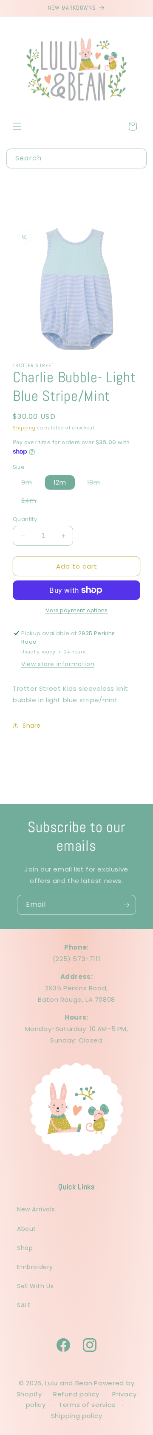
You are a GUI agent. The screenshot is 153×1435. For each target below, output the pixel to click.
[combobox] (76, 158)
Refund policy (76, 1394)
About (26, 1229)
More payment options (76, 610)
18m (98, 484)
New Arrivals (36, 1209)
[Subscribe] (126, 905)
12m (60, 482)
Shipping (24, 428)
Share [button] (32, 725)
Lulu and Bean (68, 1383)
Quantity (25, 519)
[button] (17, 126)
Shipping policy (76, 1415)
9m (31, 484)
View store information (57, 664)
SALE (24, 1305)
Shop (25, 1248)
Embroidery (35, 1267)
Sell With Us (35, 1286)
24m (33, 502)
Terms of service (87, 1404)
